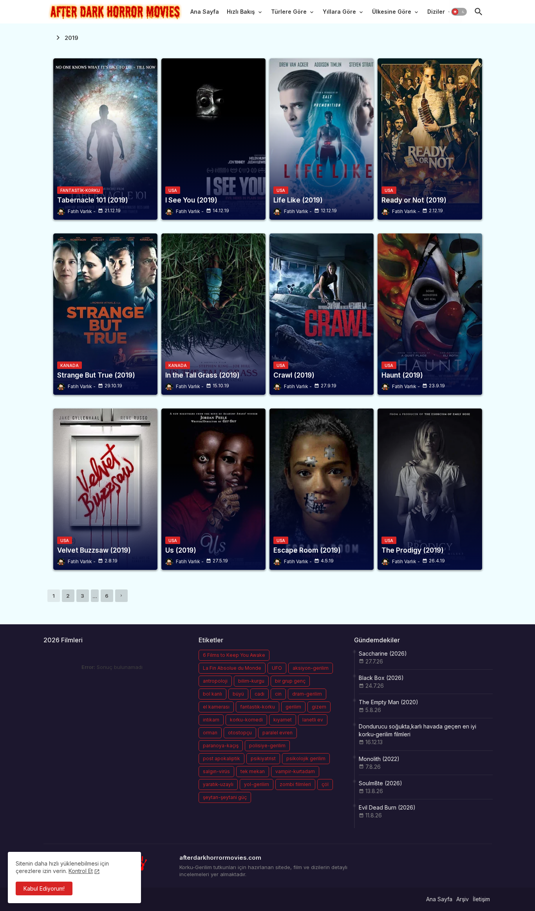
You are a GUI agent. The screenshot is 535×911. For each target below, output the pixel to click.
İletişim (481, 899)
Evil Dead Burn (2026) (387, 807)
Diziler (436, 11)
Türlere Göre (289, 11)
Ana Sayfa (204, 11)
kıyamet (282, 720)
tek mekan (252, 771)
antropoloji (215, 681)
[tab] (204, 13)
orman (210, 733)
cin (278, 694)
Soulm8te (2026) (380, 783)
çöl (325, 784)
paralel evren (277, 733)
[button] (459, 12)
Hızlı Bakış (241, 11)
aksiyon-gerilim (311, 668)
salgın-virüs (216, 771)
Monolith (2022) (379, 759)
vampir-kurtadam (295, 771)
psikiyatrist (263, 758)
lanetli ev (312, 720)
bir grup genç (290, 681)
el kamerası (216, 707)
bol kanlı (212, 694)
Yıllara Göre (339, 11)
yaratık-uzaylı (218, 784)
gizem (319, 707)
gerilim (293, 707)
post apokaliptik (221, 758)
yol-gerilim (256, 784)
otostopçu (240, 733)
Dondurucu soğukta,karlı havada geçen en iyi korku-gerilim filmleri (417, 730)
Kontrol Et (81, 871)
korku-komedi (246, 720)
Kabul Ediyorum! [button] (44, 888)
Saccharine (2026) (383, 653)
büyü (238, 694)
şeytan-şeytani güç (225, 797)
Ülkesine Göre (391, 11)
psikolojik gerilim (305, 758)
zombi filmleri (295, 784)
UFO (277, 668)
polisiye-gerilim (267, 745)
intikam (211, 720)
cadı (259, 694)
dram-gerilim (307, 694)
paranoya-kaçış (221, 745)
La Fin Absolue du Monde (232, 668)
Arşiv (462, 899)
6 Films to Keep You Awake (234, 655)
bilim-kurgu (251, 681)
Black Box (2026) (381, 677)
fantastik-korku (257, 707)
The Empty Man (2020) (388, 702)
